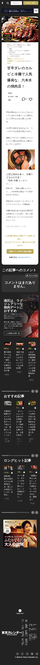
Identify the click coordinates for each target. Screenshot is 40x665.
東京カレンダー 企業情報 (23, 641)
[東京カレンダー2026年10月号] (20, 533)
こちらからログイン (24, 257)
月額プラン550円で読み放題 (20, 251)
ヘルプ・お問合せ (23, 627)
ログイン (16, 3)
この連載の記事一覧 (13, 333)
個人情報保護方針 (26, 626)
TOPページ (23, 621)
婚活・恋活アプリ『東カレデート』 (33, 629)
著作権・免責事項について (26, 633)
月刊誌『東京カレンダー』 (33, 625)
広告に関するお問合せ (23, 634)
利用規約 (26, 621)
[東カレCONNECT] (20, 11)
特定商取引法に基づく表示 (26, 641)
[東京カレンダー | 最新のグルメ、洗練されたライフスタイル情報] (2, 3)
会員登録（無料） (31, 3)
